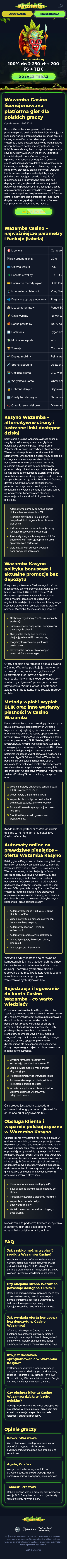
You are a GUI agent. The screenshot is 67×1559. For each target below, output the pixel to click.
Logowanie (17, 13)
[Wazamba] (31, 6)
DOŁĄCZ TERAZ (34, 76)
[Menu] (60, 6)
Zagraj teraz (33, 211)
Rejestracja (49, 13)
